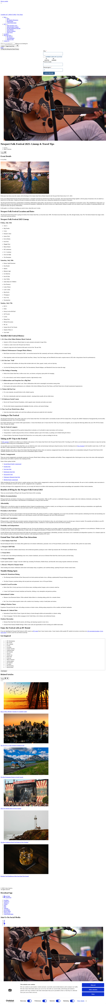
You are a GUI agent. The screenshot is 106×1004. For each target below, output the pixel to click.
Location (9, 664)
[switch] (44, 1001)
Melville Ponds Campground (11, 479)
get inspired (9, 662)
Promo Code (47, 62)
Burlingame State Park (9, 472)
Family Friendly (11, 648)
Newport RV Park (8, 474)
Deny (93, 994)
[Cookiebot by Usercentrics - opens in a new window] (10, 1001)
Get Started (3, 671)
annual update (10, 661)
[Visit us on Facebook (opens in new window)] (4, 922)
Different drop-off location (54, 56)
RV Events (9, 642)
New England (80, 446)
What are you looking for (21, 43)
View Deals (20, 14)
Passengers (47, 67)
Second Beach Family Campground (12, 464)
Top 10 (8, 653)
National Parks (10, 650)
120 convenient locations (93, 631)
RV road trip (5, 442)
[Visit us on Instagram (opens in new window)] (4, 920)
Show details (80, 1001)
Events (8, 645)
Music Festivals (10, 659)
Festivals (9, 658)
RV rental (35, 631)
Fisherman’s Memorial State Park (12, 477)
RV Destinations (11, 641)
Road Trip (9, 656)
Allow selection (93, 989)
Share (3, 152)
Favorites (9, 647)
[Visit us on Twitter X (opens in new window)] (4, 924)
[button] (7, 17)
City (44, 51)
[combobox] (53, 53)
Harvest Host (10, 667)
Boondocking (10, 665)
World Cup (9, 655)
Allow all (93, 985)
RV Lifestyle (10, 644)
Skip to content (4, 1)
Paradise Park (7, 466)
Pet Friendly (10, 652)
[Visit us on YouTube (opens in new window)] (4, 923)
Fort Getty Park (7, 469)
